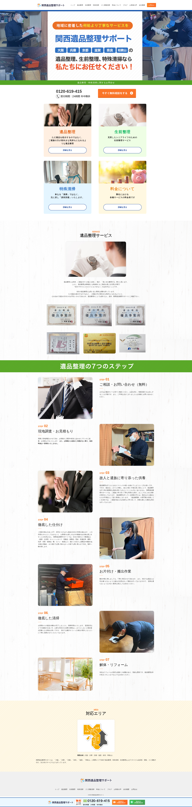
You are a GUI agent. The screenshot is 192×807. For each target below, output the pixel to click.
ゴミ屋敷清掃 (105, 5)
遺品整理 (80, 5)
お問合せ (151, 5)
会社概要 (142, 5)
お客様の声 (133, 5)
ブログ (125, 5)
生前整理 (88, 5)
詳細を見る (67, 150)
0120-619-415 (69, 91)
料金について (116, 5)
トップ (72, 5)
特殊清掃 (96, 5)
